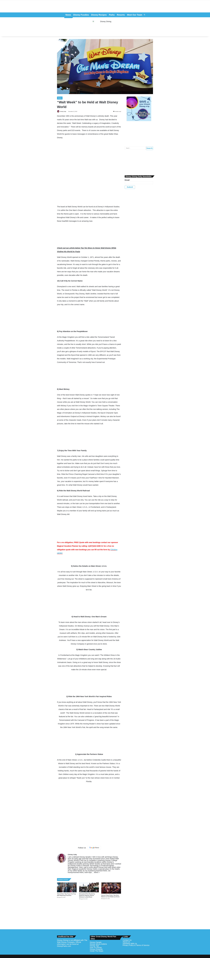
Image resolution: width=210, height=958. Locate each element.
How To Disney (96, 947)
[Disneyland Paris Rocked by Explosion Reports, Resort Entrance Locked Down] (89, 887)
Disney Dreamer (96, 949)
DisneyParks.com (64, 946)
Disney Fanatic (96, 942)
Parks (112, 15)
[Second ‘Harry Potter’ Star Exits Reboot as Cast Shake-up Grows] (111, 888)
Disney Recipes (99, 15)
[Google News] (94, 848)
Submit (130, 187)
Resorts (121, 15)
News (68, 15)
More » (97, 872)
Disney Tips (94, 946)
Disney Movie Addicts (98, 944)
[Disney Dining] (105, 27)
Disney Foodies (81, 15)
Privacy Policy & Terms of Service (136, 945)
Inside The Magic (96, 951)
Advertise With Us (130, 944)
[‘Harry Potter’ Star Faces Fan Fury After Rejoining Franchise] (67, 887)
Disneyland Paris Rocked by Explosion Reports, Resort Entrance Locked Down (87, 895)
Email (127, 180)
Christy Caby (63, 111)
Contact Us (127, 940)
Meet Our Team (134, 15)
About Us (126, 942)
